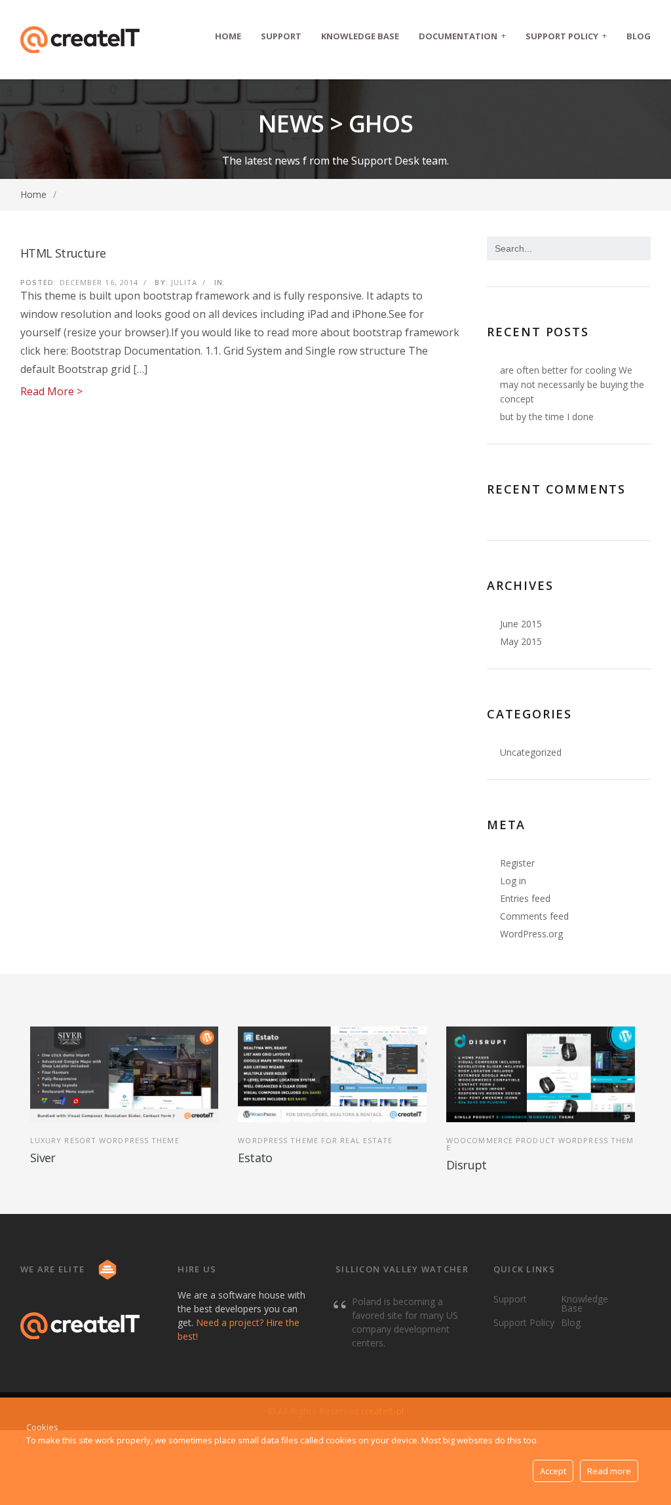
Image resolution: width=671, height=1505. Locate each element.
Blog (638, 36)
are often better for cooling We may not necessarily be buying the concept (572, 384)
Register (517, 863)
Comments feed (534, 916)
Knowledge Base (360, 36)
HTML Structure (63, 253)
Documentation (462, 35)
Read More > (51, 391)
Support (281, 36)
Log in (513, 880)
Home (228, 36)
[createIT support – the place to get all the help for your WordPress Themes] (80, 39)
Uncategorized (531, 752)
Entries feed (525, 898)
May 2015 (521, 641)
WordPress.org (531, 934)
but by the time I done (547, 416)
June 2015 (521, 623)
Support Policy (566, 35)
